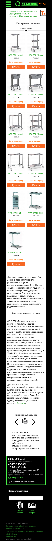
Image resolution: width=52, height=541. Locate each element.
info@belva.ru (11, 534)
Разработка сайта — (14, 539)
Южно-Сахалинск (28, 482)
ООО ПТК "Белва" (15, 55)
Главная (12, 11)
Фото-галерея (32, 512)
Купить (16, 66)
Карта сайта (11, 537)
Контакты (21, 403)
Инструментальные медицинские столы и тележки (23, 13)
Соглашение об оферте (34, 531)
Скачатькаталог (20, 512)
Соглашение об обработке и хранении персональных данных (21, 527)
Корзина (41, 4)
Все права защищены (14, 531)
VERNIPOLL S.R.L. (15, 213)
